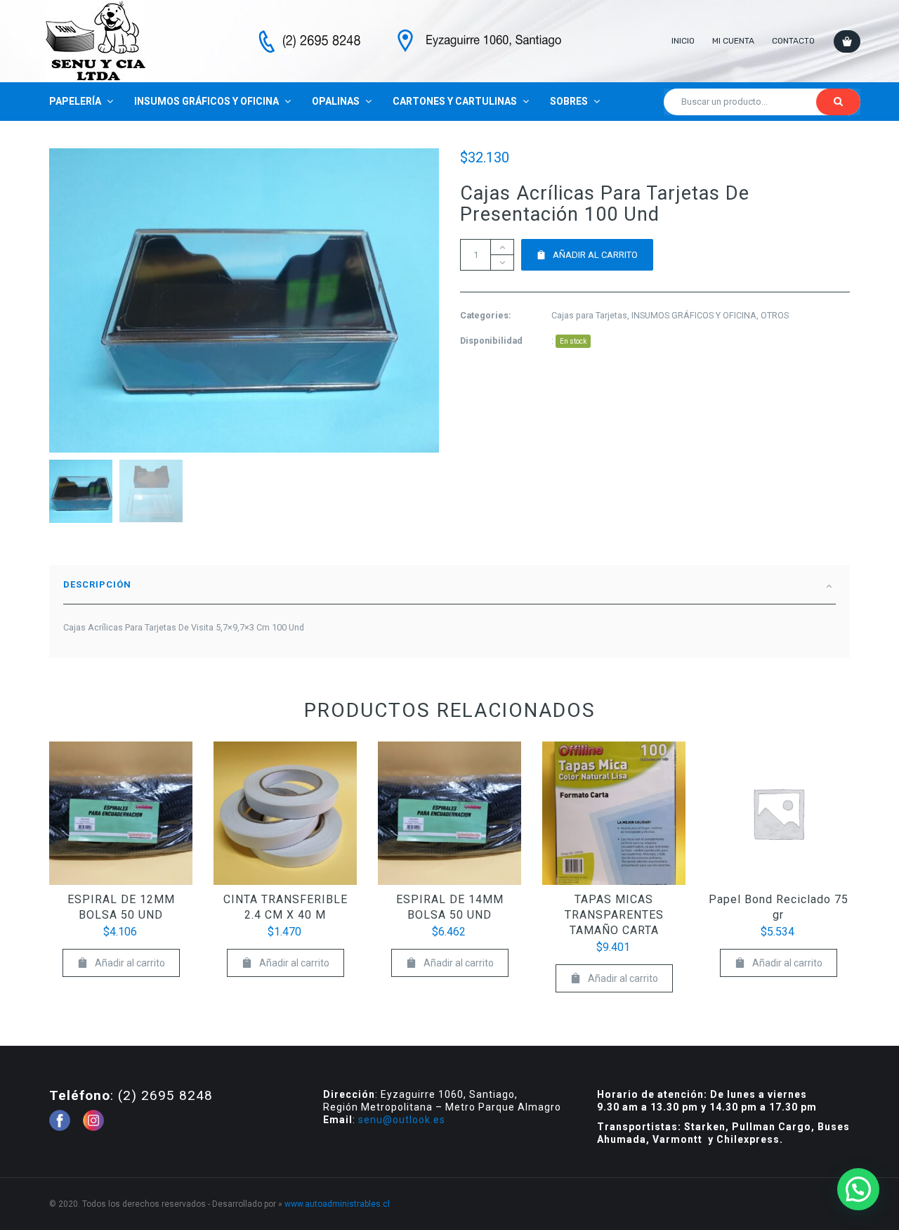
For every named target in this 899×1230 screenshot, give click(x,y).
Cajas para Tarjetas (589, 315)
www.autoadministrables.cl (337, 1204)
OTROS (775, 315)
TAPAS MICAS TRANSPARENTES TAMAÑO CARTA (614, 915)
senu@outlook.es (401, 1119)
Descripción (97, 584)
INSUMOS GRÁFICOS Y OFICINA (693, 315)
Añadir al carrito (595, 255)
